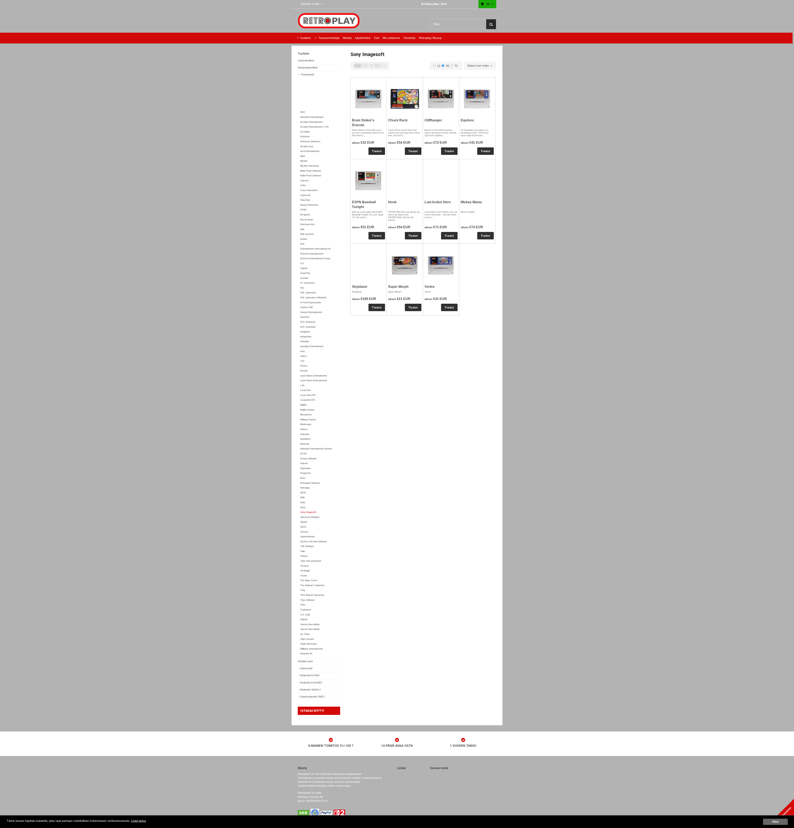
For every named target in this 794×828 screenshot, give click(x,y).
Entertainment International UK (315, 248)
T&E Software (307, 546)
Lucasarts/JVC (307, 400)
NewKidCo (305, 439)
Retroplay (305, 487)
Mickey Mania (471, 202)
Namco (303, 429)
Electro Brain (306, 219)
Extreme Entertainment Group (315, 258)
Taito (302, 551)
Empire (303, 239)
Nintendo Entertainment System (316, 448)
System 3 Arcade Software (313, 541)
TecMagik (305, 570)
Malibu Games (307, 410)
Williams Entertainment (311, 649)
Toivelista (409, 37)
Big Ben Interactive (309, 166)
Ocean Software (308, 458)
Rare (302, 478)
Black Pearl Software (310, 171)
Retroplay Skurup (430, 37)
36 (447, 65)
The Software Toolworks (312, 585)
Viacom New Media (309, 624)
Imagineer (305, 331)
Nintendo (304, 444)
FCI (302, 263)
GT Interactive (307, 283)
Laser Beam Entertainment (313, 380)
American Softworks (310, 141)
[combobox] (480, 65)
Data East (305, 200)
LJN (302, 385)
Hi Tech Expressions (310, 302)
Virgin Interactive (308, 644)
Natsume (304, 434)
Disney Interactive (309, 205)
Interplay (304, 341)
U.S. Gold (305, 614)
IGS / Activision (307, 322)
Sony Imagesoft (308, 512)
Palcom (304, 463)
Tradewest (305, 609)
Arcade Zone (306, 146)
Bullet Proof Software (310, 175)
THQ (302, 590)
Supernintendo (307, 536)
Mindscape (305, 424)
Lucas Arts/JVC (308, 395)
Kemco (303, 365)
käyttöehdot (362, 37)
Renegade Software (310, 483)
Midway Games (308, 419)
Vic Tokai (304, 634)
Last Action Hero (438, 202)
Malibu (303, 405)
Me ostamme (391, 37)
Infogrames (306, 336)
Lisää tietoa (138, 820)
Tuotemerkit (307, 74)
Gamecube (306, 668)
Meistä (347, 37)
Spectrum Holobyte (309, 517)
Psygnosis (305, 473)
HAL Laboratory (308, 292)
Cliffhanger (433, 120)
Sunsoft (304, 531)
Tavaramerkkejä (328, 37)
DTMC (303, 209)
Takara (303, 556)
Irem (302, 351)
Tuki (376, 37)
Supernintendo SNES (312, 696)
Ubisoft (303, 619)
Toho (302, 604)
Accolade (305, 131)
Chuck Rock (398, 120)
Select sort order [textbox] (478, 65)
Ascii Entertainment (309, 151)
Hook (392, 202)
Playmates (305, 468)
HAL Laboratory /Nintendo (313, 297)
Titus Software (307, 600)
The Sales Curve (308, 580)
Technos (304, 566)
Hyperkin (304, 317)
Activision (305, 136)
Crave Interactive (309, 190)
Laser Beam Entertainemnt (313, 375)
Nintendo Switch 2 (310, 689)
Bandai (303, 161)
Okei (775, 821)
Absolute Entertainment (311, 117)
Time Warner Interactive (312, 595)
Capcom (304, 180)
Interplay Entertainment (311, 346)
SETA (303, 492)
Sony (302, 507)
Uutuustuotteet (306, 60)
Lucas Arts (305, 390)
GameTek (305, 273)
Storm (303, 527)
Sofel (302, 502)
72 (456, 65)
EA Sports (305, 214)
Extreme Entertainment (311, 253)
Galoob (303, 268)
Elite (302, 229)
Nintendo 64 (306, 653)
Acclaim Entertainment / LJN (314, 126)
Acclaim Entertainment (311, 122)
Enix (302, 244)
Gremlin (304, 278)
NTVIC (303, 453)
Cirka (303, 185)
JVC (302, 361)
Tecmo (303, 575)
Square (303, 522)
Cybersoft (305, 195)
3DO (302, 112)
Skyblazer (359, 286)
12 (438, 65)
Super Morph (398, 286)
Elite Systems (307, 234)
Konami (304, 370)
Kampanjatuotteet (308, 67)
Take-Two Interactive (310, 561)
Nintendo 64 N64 (309, 675)
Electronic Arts (307, 224)
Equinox (467, 120)
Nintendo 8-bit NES (311, 682)
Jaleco (303, 356)
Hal (302, 288)
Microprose (306, 414)
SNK (302, 497)
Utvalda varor (305, 661)
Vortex (430, 286)
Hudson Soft (306, 307)
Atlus (302, 156)
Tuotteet (305, 37)
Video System (307, 639)
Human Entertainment (311, 312)
